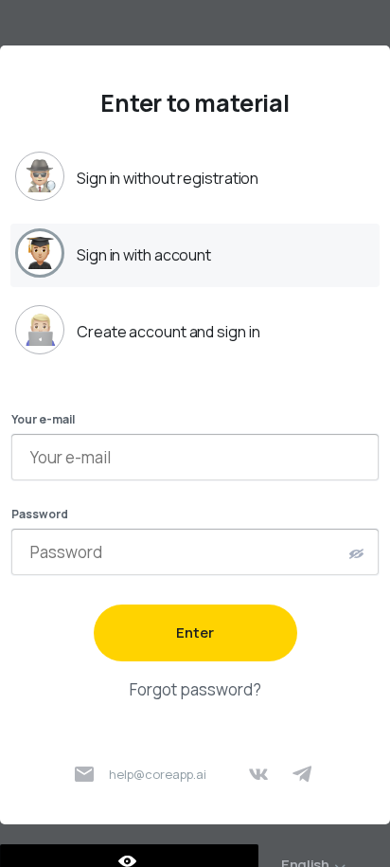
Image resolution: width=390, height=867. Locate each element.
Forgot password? (195, 689)
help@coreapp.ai (157, 774)
